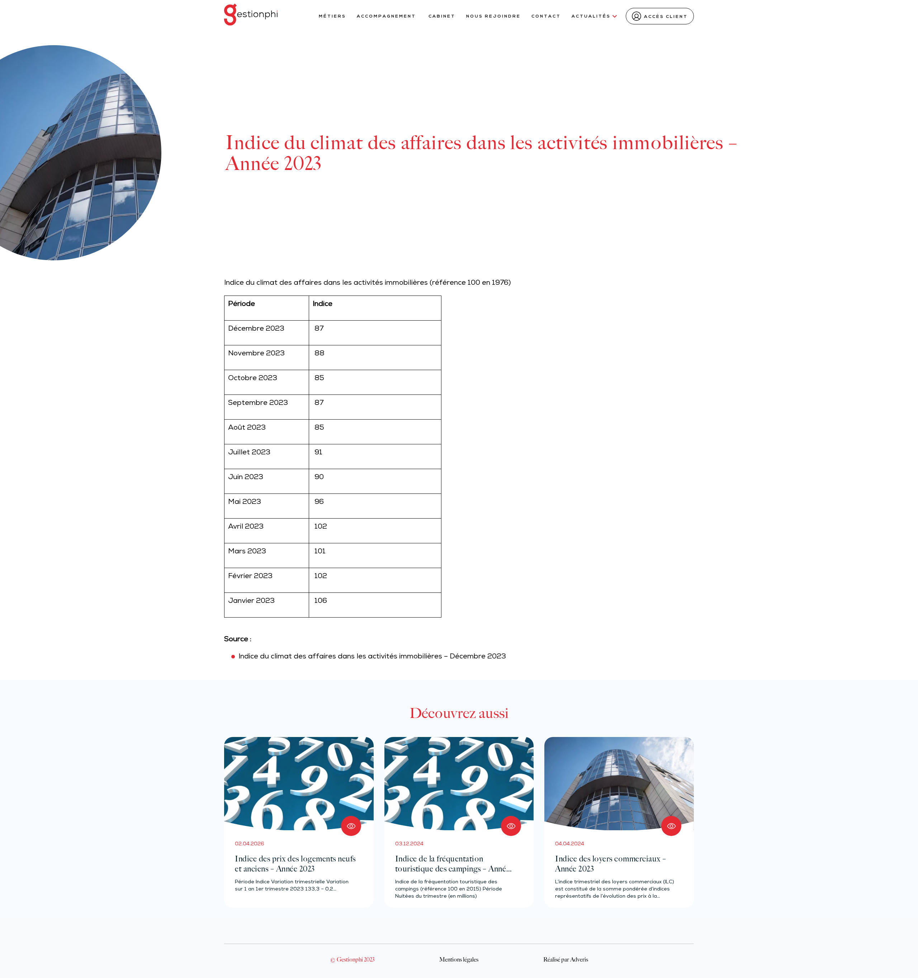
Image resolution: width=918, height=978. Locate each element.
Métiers (332, 16)
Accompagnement (387, 16)
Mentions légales (458, 959)
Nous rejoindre (493, 16)
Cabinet (442, 16)
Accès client (666, 17)
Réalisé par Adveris (565, 959)
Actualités (591, 16)
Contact (546, 16)
